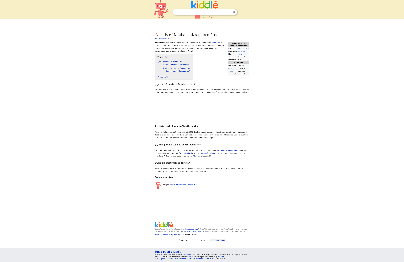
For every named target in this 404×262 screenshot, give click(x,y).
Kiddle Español (160, 259)
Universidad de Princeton (227, 150)
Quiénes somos (180, 259)
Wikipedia (190, 257)
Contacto (208, 259)
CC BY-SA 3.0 (189, 254)
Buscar (234, 12)
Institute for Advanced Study (211, 153)
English (211, 17)
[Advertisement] (202, 25)
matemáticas (216, 42)
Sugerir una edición (217, 240)
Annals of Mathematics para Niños (168, 234)
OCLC (230, 71)
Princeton (241, 51)
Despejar (230, 12)
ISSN (230, 68)
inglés (240, 54)
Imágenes (204, 17)
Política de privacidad (196, 259)
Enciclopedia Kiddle (192, 229)
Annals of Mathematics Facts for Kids (183, 185)
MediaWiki (221, 257)
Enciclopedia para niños (163, 38)
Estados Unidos (243, 48)
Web (197, 17)
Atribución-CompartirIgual (194, 231)
